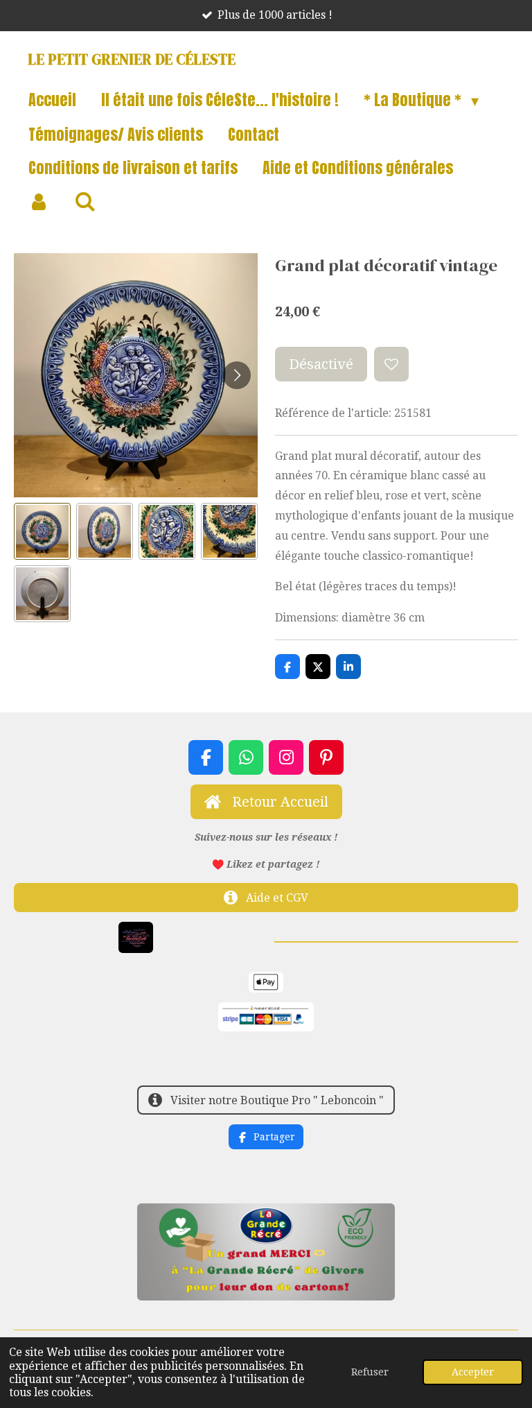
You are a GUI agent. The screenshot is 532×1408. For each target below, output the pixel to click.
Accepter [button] (473, 1371)
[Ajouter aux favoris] (391, 364)
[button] (42, 531)
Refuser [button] (370, 1371)
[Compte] (39, 201)
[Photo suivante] (237, 375)
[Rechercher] (85, 201)
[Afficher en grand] (135, 937)
